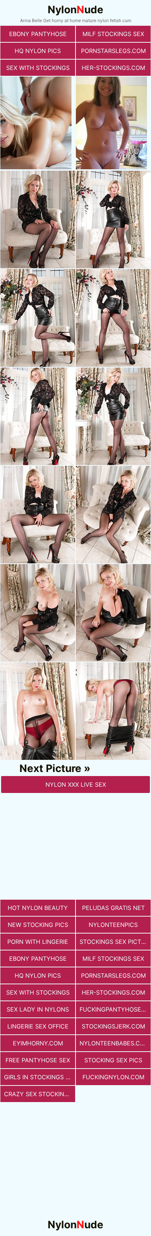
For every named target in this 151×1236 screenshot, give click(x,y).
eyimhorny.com (38, 1043)
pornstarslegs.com (113, 50)
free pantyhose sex (37, 1060)
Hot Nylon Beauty (38, 907)
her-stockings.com (113, 67)
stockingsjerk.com (113, 1026)
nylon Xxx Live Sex (75, 784)
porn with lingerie (37, 941)
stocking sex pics (113, 1060)
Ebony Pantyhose (38, 34)
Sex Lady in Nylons (38, 1009)
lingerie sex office (38, 1026)
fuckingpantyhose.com (115, 1009)
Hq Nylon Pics (38, 50)
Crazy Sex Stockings (38, 1094)
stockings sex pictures (115, 941)
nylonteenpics (113, 924)
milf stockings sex (113, 34)
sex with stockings (38, 67)
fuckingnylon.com (113, 1077)
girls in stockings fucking (39, 1077)
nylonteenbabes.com (115, 1043)
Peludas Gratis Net (113, 907)
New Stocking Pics (38, 924)
